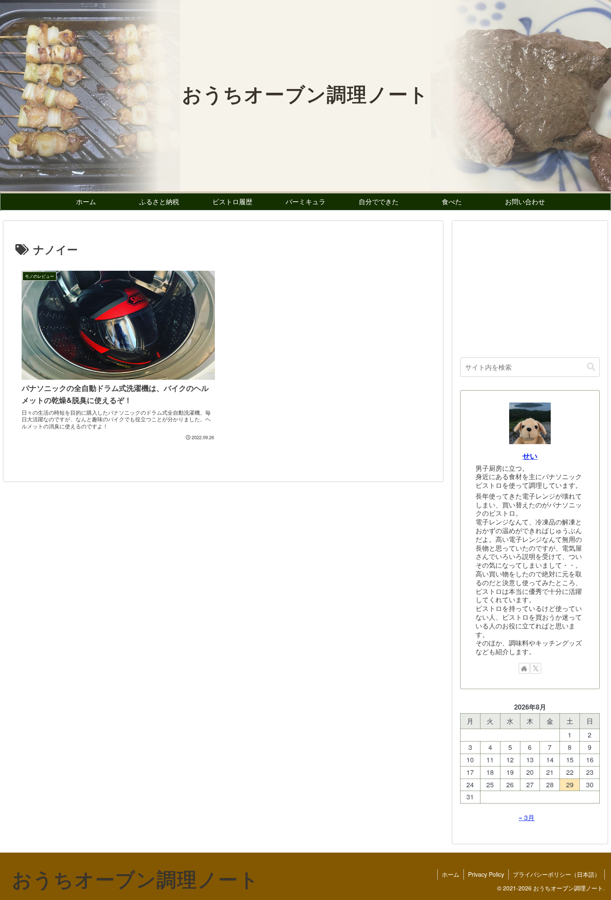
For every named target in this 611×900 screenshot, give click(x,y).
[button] (591, 367)
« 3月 (527, 817)
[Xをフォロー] (535, 668)
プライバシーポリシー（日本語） (556, 874)
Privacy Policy (486, 874)
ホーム (450, 874)
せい (529, 455)
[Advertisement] (530, 287)
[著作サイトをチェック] (524, 668)
